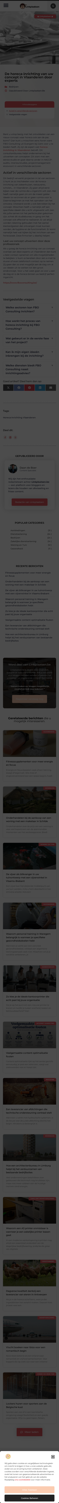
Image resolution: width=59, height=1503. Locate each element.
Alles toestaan (29, 1490)
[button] (52, 1456)
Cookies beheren (29, 1498)
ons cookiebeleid (22, 1480)
